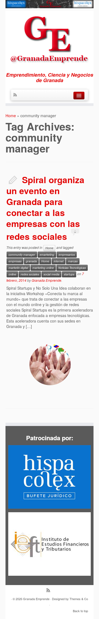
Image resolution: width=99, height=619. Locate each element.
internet (59, 261)
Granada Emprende (46, 280)
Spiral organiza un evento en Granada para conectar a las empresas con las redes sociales (45, 208)
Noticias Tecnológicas (72, 268)
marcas (73, 261)
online (12, 274)
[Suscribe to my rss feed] (16, 95)
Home (11, 115)
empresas (15, 261)
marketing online (43, 268)
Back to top (80, 611)
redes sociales (30, 274)
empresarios (67, 254)
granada (31, 261)
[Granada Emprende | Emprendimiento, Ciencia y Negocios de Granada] (49, 38)
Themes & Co (79, 599)
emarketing (47, 254)
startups (69, 274)
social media (51, 274)
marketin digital (18, 268)
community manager (22, 254)
